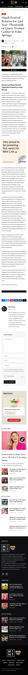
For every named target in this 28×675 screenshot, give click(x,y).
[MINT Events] (14, 2)
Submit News (19, 662)
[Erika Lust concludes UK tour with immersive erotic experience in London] (5, 528)
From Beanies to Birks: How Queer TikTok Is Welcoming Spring (14, 457)
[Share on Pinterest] (13, 46)
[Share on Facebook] (8, 46)
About (4, 660)
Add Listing (11, 665)
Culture (10, 6)
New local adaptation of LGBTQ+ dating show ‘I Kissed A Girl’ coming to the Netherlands (17, 510)
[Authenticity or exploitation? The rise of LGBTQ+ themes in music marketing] (5, 520)
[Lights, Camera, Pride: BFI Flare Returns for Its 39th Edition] (5, 480)
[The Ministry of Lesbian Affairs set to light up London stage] (5, 471)
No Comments (5, 43)
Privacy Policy (11, 660)
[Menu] (3, 2)
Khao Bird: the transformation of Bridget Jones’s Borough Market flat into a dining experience (17, 637)
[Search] (25, 2)
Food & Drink (19, 6)
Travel (4, 14)
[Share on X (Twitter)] (10, 46)
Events (4, 6)
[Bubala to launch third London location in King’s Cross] (5, 489)
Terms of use (20, 660)
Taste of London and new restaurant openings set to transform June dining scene (16, 586)
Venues (18, 665)
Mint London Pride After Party (12, 409)
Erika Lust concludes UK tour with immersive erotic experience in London (17, 528)
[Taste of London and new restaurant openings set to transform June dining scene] (5, 587)
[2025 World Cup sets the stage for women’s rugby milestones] (5, 502)
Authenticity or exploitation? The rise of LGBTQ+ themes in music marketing (17, 519)
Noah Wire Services (11, 284)
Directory (12, 662)
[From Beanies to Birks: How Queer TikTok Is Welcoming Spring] (14, 440)
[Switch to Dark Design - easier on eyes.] (23, 2)
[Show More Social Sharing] (16, 46)
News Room (8, 40)
